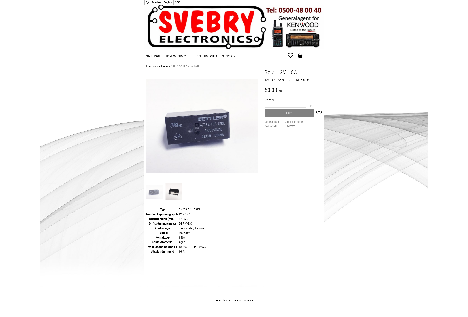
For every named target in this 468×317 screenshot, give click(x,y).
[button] (292, 55)
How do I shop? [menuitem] (176, 56)
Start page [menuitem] (153, 56)
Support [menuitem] (227, 56)
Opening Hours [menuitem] (207, 56)
